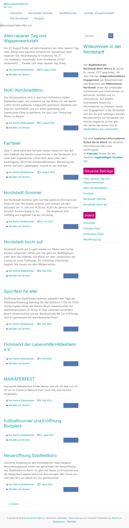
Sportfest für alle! (20, 291)
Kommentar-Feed (93, 233)
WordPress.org (92, 239)
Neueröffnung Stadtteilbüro (30, 455)
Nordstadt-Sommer (40, 13)
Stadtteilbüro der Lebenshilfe (100, 129)
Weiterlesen (71, 74)
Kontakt (39, 18)
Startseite (16, 13)
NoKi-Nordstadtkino (23, 90)
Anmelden (89, 222)
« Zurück (13, 503)
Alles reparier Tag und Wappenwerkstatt (25, 38)
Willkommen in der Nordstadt (102, 49)
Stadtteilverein (68, 13)
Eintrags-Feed (91, 228)
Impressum (59, 521)
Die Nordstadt (19, 18)
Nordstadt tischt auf (23, 241)
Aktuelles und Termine (19, 75)
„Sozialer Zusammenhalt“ (99, 13)
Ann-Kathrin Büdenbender (21, 70)
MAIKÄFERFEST (19, 379)
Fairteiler (12, 143)
